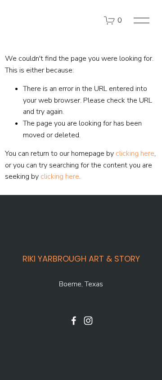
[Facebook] (73, 320)
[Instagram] (88, 320)
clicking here (135, 153)
